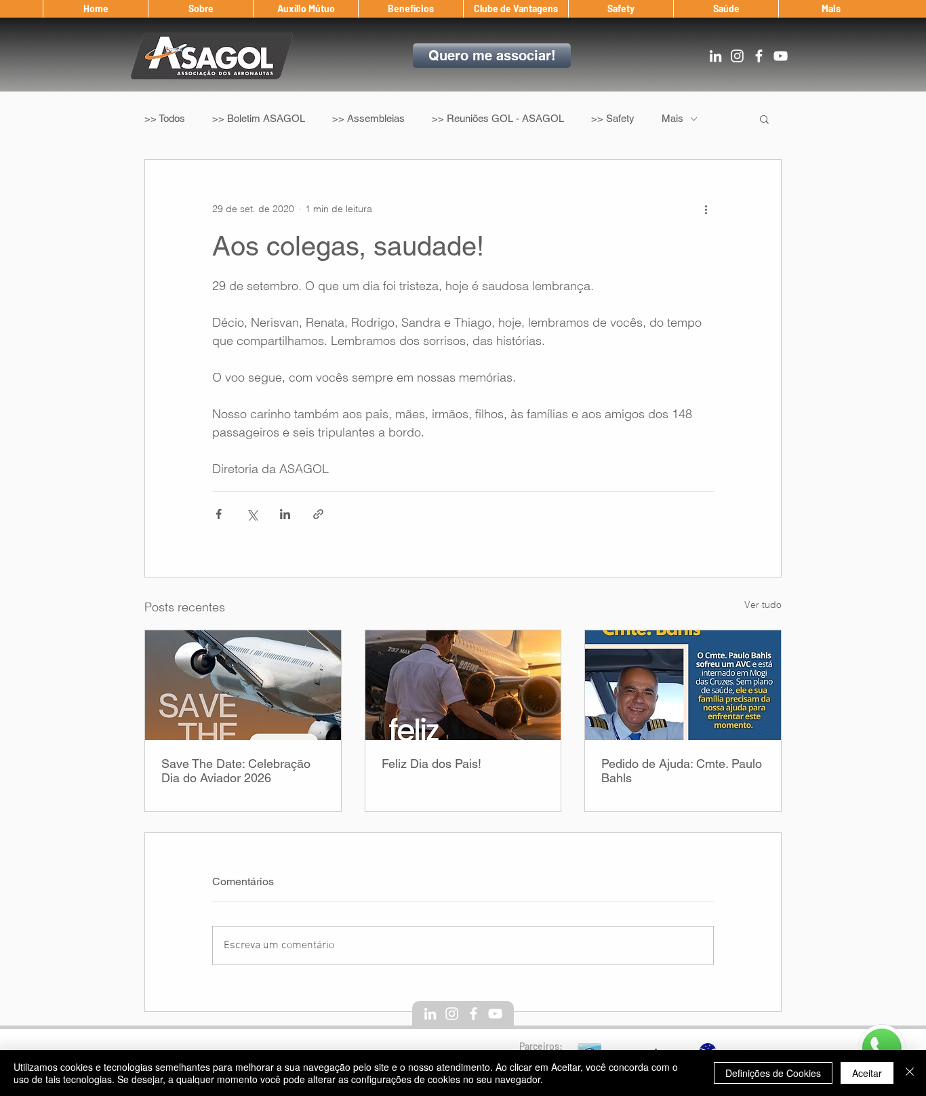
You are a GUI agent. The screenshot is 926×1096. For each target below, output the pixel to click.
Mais (672, 118)
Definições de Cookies (773, 1073)
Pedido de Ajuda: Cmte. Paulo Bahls (681, 770)
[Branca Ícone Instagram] (737, 55)
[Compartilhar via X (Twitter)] (251, 514)
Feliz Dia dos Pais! (431, 763)
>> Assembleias (368, 118)
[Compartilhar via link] (318, 514)
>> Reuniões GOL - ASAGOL (498, 118)
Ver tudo (763, 604)
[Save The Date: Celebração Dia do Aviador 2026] (243, 685)
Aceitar (867, 1073)
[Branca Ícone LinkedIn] (715, 55)
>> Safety (613, 118)
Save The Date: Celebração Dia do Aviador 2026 (235, 770)
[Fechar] (910, 1073)
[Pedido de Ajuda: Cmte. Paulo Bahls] (683, 685)
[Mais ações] (706, 209)
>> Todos (164, 118)
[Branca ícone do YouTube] (780, 55)
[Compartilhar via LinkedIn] (285, 514)
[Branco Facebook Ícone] (758, 55)
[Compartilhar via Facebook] (218, 514)
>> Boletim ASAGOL (258, 118)
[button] (200, 9)
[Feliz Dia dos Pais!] (463, 685)
